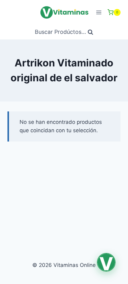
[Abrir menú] (98, 12)
